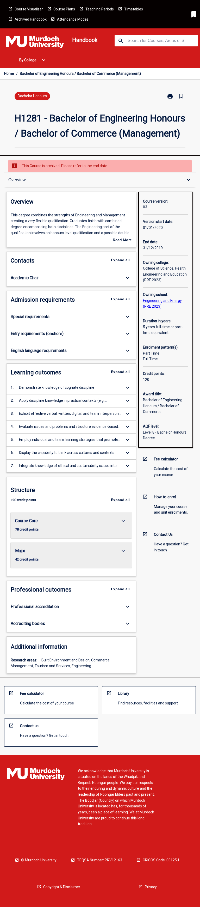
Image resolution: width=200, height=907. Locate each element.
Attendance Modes (73, 19)
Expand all (120, 260)
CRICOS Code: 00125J (161, 860)
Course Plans (64, 9)
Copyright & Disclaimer (61, 887)
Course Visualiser (29, 9)
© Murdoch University (39, 860)
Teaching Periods (99, 9)
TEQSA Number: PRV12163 (99, 860)
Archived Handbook (31, 19)
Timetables (133, 9)
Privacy (151, 887)
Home (9, 73)
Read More (122, 240)
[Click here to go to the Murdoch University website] (35, 43)
